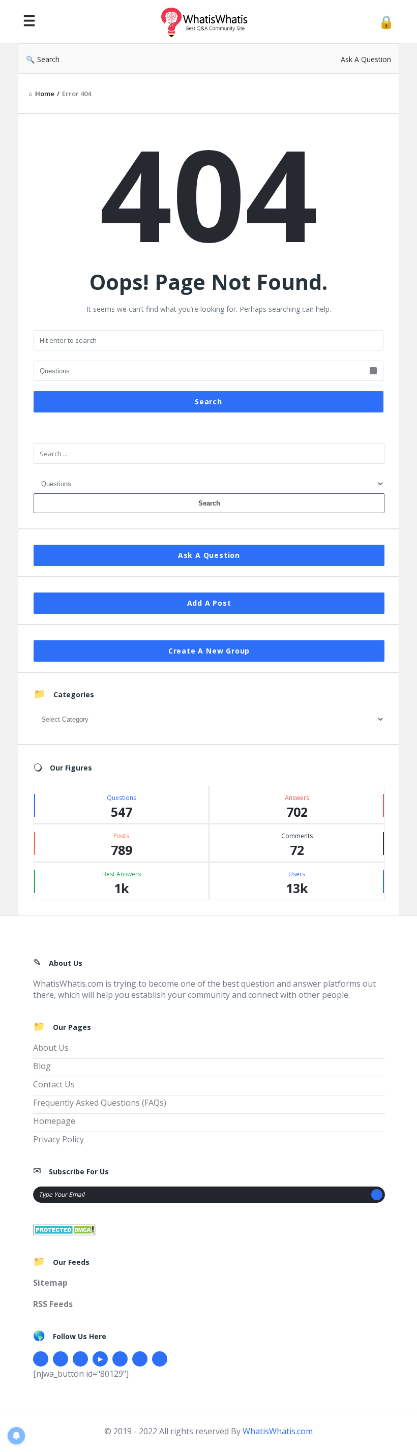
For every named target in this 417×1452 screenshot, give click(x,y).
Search (48, 59)
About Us (51, 1047)
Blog (42, 1066)
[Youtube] (100, 1359)
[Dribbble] (80, 1359)
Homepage (54, 1121)
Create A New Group (209, 651)
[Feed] (159, 1359)
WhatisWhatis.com (278, 1431)
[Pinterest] (139, 1359)
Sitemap (50, 1282)
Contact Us (54, 1084)
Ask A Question (366, 59)
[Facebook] (40, 1359)
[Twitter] (60, 1359)
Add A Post (209, 603)
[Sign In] (386, 21)
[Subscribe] (376, 1194)
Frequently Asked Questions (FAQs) (99, 1102)
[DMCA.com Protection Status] (64, 1228)
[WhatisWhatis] (209, 21)
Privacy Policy (58, 1139)
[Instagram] (120, 1359)
